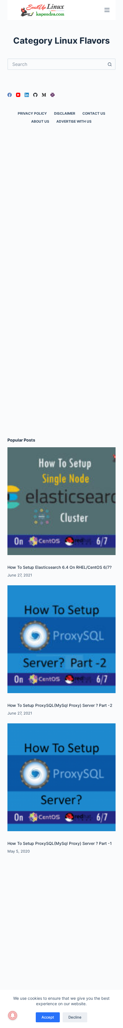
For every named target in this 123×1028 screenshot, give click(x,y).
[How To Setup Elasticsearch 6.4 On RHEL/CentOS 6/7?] (61, 501)
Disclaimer (64, 113)
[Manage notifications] (12, 1015)
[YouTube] (18, 95)
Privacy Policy (32, 113)
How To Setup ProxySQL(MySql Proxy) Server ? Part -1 (59, 843)
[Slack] (52, 95)
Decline (75, 1017)
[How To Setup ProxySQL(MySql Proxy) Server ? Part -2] (61, 639)
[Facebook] (9, 95)
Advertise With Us (74, 121)
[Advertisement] (61, 220)
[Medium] (44, 95)
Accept (47, 1017)
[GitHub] (35, 95)
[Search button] (110, 64)
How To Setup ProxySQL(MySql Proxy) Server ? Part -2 (59, 705)
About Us (40, 121)
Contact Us (93, 113)
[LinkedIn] (27, 95)
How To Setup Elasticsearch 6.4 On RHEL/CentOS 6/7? (59, 567)
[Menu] (107, 10)
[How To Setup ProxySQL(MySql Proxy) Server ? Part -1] (61, 777)
